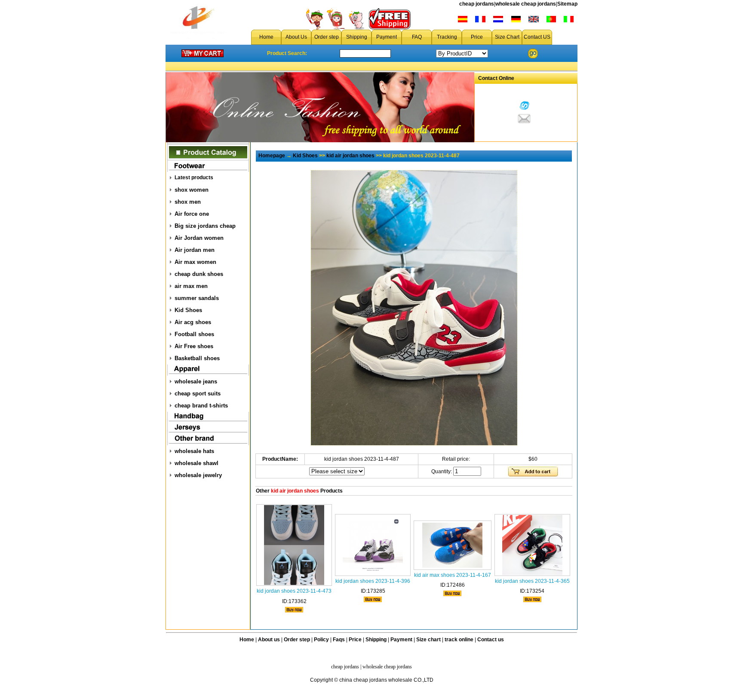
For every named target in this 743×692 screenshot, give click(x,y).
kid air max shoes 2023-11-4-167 (452, 575)
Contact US (537, 37)
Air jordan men (195, 250)
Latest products (194, 178)
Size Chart (507, 37)
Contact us (490, 640)
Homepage (271, 156)
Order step (326, 37)
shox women (192, 190)
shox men (188, 202)
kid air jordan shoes (350, 156)
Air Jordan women (199, 238)
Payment (386, 37)
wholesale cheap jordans (525, 4)
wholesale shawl (196, 463)
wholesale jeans (196, 381)
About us (269, 640)
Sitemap (567, 4)
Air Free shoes (194, 346)
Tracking (447, 37)
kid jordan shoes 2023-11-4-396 (372, 581)
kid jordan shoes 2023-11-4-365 (532, 581)
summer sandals (197, 298)
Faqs (339, 640)
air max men (191, 286)
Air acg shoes (193, 322)
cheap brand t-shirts (201, 405)
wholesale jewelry (198, 475)
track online (459, 640)
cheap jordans (476, 4)
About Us (296, 37)
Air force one (192, 214)
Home (266, 37)
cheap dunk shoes (199, 274)
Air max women (195, 262)
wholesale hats (194, 451)
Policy (321, 640)
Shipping (356, 37)
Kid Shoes (188, 310)
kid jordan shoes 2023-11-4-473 (294, 591)
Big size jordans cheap (205, 226)
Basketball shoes (197, 358)
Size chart (428, 640)
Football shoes (194, 334)
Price (477, 37)
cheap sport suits (198, 393)
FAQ (417, 37)
